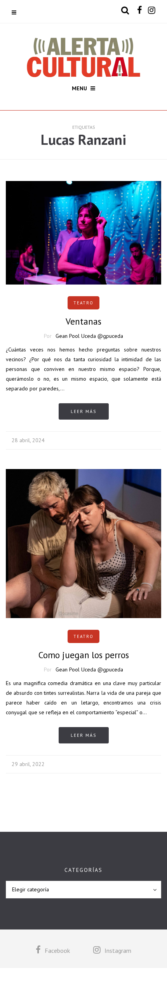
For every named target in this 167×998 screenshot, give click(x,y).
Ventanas (83, 321)
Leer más (84, 411)
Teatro (83, 303)
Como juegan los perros (83, 655)
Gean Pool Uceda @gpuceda (89, 335)
